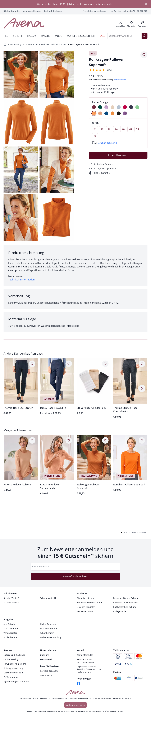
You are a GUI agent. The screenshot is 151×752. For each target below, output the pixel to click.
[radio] (94, 107)
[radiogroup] (118, 108)
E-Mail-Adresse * (40, 572)
